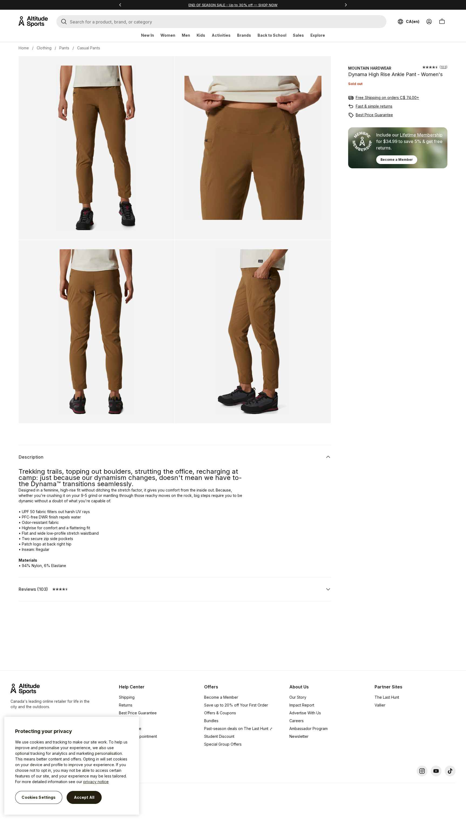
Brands (244, 35)
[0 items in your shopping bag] (442, 21)
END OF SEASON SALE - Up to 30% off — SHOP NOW (233, 5)
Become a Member (397, 160)
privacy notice (96, 781)
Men (186, 35)
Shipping (127, 697)
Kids (201, 35)
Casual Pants (88, 48)
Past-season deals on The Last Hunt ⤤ (238, 728)
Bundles (211, 720)
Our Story (297, 697)
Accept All (84, 797)
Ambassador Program (308, 728)
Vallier (380, 705)
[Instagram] (422, 771)
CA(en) (412, 21)
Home (24, 48)
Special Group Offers (223, 744)
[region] (71, 766)
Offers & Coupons (220, 713)
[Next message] (346, 5)
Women (167, 35)
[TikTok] (450, 771)
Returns (125, 705)
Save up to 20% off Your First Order (236, 705)
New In (147, 35)
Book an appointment (138, 736)
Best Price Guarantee (374, 114)
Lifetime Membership (421, 135)
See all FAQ (129, 752)
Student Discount (219, 736)
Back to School (272, 35)
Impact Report (301, 705)
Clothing (44, 48)
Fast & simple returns (374, 106)
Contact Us (128, 744)
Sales (298, 35)
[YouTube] (436, 771)
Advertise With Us (305, 713)
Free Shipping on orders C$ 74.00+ (387, 97)
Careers (296, 720)
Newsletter (299, 736)
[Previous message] (120, 5)
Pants (64, 48)
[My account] (429, 21)
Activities (221, 35)
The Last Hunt (387, 697)
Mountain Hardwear (369, 68)
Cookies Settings (39, 797)
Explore (317, 35)
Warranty (127, 720)
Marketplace (130, 728)
